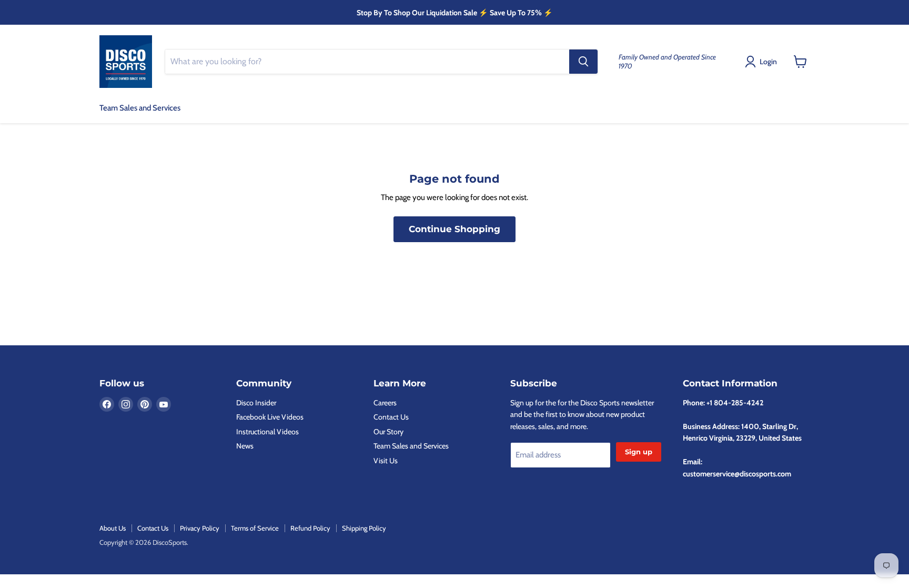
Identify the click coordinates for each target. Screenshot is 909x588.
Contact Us (391, 417)
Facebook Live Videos (270, 417)
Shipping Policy (364, 528)
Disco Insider (256, 402)
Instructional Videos (267, 431)
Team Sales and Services (139, 108)
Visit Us (385, 460)
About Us (112, 528)
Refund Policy (310, 528)
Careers (385, 402)
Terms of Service (255, 528)
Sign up (638, 451)
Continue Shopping (454, 229)
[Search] (583, 61)
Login (768, 61)
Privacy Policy (199, 528)
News (245, 446)
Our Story (388, 431)
